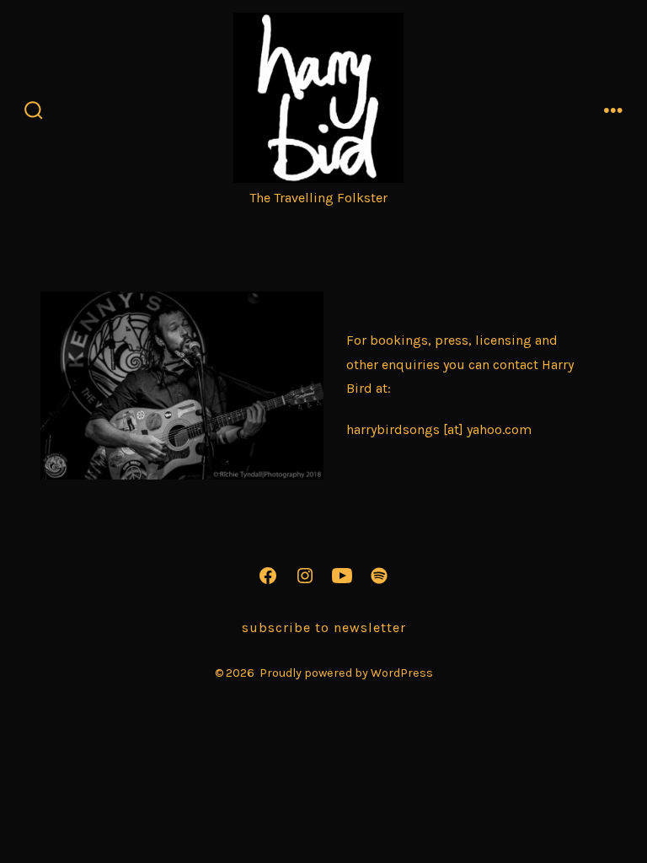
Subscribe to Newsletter (324, 627)
